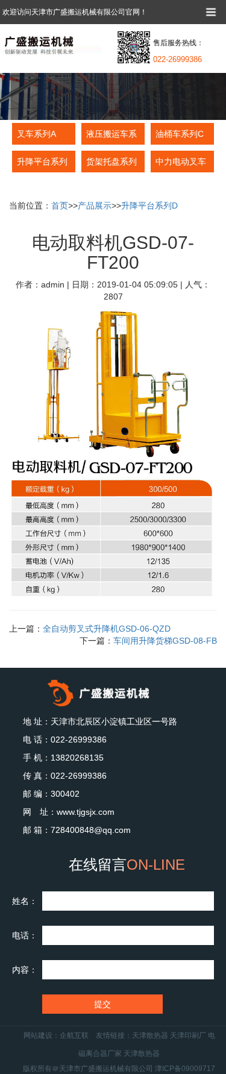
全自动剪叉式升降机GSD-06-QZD (107, 628)
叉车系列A (36, 134)
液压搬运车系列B (111, 137)
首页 (59, 205)
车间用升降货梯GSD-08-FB (165, 640)
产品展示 (94, 205)
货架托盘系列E (111, 164)
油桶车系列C (179, 134)
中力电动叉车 (180, 161)
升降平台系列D (42, 164)
